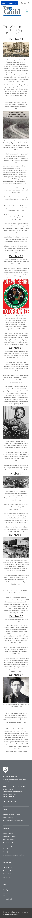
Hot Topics (6, 890)
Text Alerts (6, 877)
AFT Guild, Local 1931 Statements (13, 821)
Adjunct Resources (8, 840)
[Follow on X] (11, 801)
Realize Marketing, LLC (11, 914)
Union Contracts (8, 833)
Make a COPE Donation (10, 874)
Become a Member (9, 3)
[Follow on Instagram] (15, 801)
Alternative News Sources (10, 896)
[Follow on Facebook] (4, 801)
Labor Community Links (10, 849)
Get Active (6, 893)
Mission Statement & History (11, 814)
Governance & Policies (9, 837)
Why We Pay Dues (8, 868)
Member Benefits (8, 843)
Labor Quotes (7, 852)
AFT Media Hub (7, 899)
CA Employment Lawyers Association (14, 855)
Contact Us (25, 3)
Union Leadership (8, 818)
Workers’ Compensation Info (11, 846)
